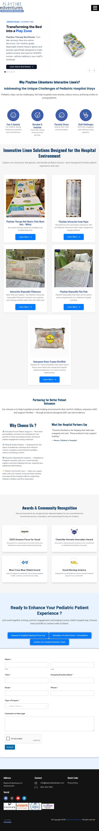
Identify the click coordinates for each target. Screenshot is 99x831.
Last (52, 669)
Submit (10, 747)
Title (8, 675)
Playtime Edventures (73, 820)
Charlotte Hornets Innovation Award (74, 539)
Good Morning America (74, 570)
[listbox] (26, 706)
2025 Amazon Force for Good (24, 539)
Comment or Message (15, 714)
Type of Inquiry (12, 700)
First (6, 669)
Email (8, 688)
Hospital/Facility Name (62, 675)
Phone (54, 688)
